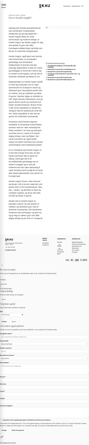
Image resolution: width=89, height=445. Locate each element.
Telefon (2, 398)
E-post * (2, 391)
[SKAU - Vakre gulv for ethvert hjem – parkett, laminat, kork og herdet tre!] (44, 6)
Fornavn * (3, 377)
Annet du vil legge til (6, 405)
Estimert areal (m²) (6, 348)
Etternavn (3, 384)
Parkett (18, 15)
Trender (23, 15)
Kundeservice (76, 6)
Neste (4, 299)
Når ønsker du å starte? (7, 355)
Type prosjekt (4, 341)
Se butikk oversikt (10, 250)
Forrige (4, 321)
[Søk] (83, 6)
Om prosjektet (4, 362)
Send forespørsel (18, 430)
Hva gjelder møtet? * (6, 333)
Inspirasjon (66, 6)
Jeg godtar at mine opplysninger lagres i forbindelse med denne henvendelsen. (26, 420)
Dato (1, 311)
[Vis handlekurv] (87, 6)
